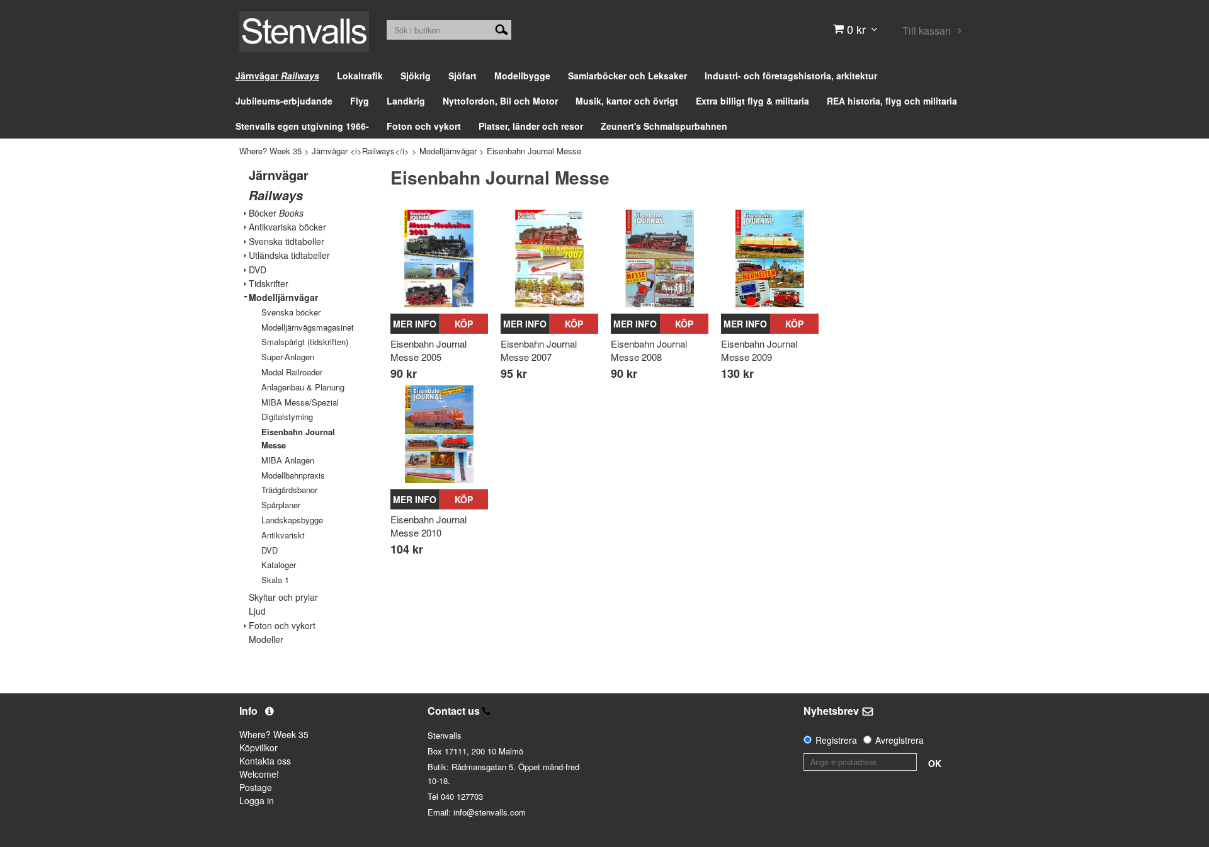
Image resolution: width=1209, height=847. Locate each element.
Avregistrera (899, 740)
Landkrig (406, 100)
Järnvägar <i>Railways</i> (360, 151)
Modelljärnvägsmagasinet (307, 327)
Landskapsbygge (292, 520)
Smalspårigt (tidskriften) (304, 342)
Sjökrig (415, 75)
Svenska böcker (291, 312)
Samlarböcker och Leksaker (627, 75)
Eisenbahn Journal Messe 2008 (649, 350)
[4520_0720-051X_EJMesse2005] (439, 258)
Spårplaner (280, 505)
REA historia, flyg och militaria (892, 100)
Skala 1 (275, 580)
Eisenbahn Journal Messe (534, 151)
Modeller (266, 639)
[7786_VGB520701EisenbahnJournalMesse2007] (549, 258)
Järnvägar (277, 75)
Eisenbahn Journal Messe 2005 (428, 350)
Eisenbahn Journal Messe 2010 (428, 526)
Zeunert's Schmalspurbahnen (664, 126)
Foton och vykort (424, 126)
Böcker (276, 213)
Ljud (257, 611)
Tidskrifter (268, 284)
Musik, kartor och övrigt (627, 100)
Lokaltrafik (360, 75)
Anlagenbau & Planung (302, 387)
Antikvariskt (283, 535)
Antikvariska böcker (287, 227)
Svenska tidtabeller (286, 241)
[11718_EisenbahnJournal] (770, 258)
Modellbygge (522, 75)
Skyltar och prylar (283, 597)
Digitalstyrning (287, 417)
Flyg (359, 100)
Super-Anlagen (287, 357)
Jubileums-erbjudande (284, 100)
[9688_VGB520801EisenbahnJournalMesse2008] (659, 258)
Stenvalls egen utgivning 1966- (302, 126)
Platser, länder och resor (531, 126)
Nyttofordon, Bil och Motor (500, 100)
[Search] (501, 28)
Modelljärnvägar (448, 151)
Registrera (836, 740)
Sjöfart (462, 75)
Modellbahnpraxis (293, 475)
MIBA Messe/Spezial (300, 402)
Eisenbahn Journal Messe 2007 (539, 350)
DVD (257, 270)
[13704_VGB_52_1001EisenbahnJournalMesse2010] (439, 434)
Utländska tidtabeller (289, 255)
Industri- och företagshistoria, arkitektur (791, 75)
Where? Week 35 (270, 151)
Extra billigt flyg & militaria (752, 100)
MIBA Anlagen (287, 460)
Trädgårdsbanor (289, 490)
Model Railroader (291, 372)
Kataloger (278, 565)
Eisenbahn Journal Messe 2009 (759, 350)
